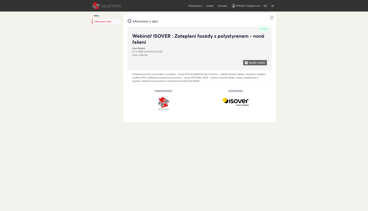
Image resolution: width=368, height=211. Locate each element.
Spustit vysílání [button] (257, 62)
